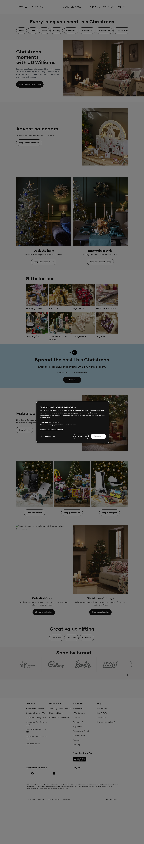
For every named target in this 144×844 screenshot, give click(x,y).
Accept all (98, 436)
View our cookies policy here (51, 429)
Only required (81, 436)
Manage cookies (48, 436)
